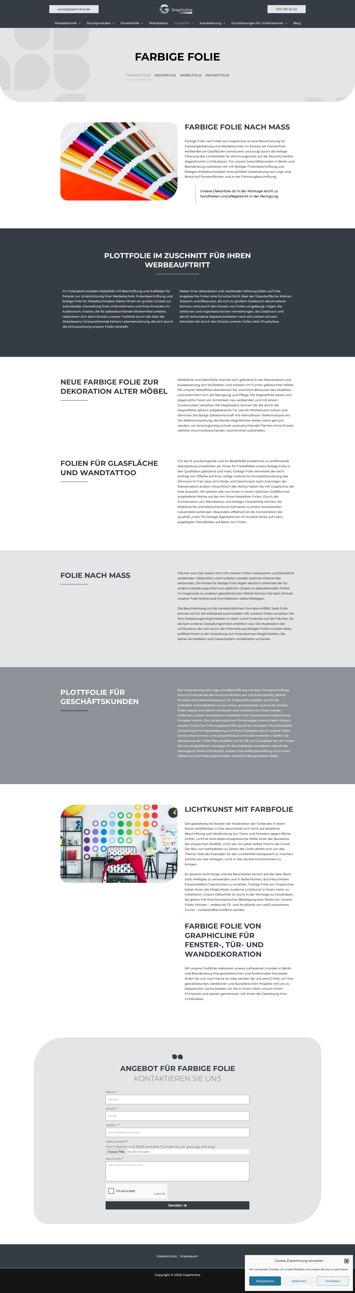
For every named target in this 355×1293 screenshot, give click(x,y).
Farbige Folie (138, 75)
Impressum (189, 1256)
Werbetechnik (66, 23)
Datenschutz (167, 1256)
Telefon (112, 1125)
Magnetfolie (217, 75)
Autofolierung (210, 23)
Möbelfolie (191, 75)
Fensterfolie (130, 23)
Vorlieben (332, 1281)
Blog (297, 23)
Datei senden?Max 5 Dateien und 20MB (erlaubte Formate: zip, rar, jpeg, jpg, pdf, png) (160, 1144)
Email (110, 1109)
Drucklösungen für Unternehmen (257, 23)
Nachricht (114, 1159)
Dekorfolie (165, 75)
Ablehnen (299, 1281)
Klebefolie (182, 23)
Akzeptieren (265, 1281)
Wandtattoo (158, 23)
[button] (347, 1261)
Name (111, 1092)
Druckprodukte (99, 23)
